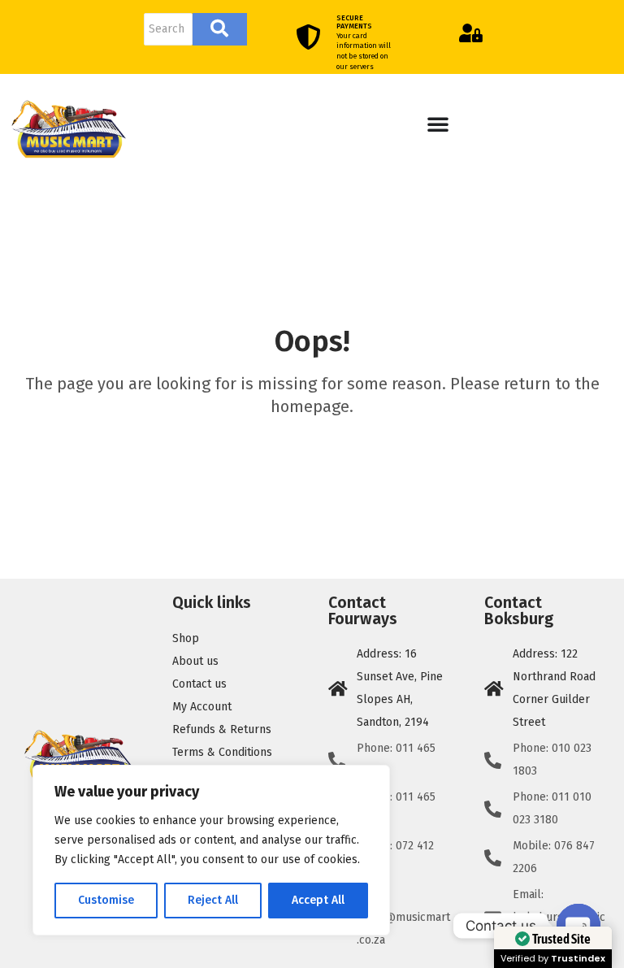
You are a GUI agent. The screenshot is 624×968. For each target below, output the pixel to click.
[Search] (220, 29)
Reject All (213, 900)
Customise (106, 900)
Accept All (318, 900)
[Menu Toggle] (438, 123)
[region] (211, 850)
